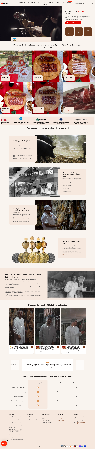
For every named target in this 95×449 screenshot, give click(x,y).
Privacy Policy (58, 226)
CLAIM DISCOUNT (47, 230)
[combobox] (38, 224)
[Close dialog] (21, 210)
